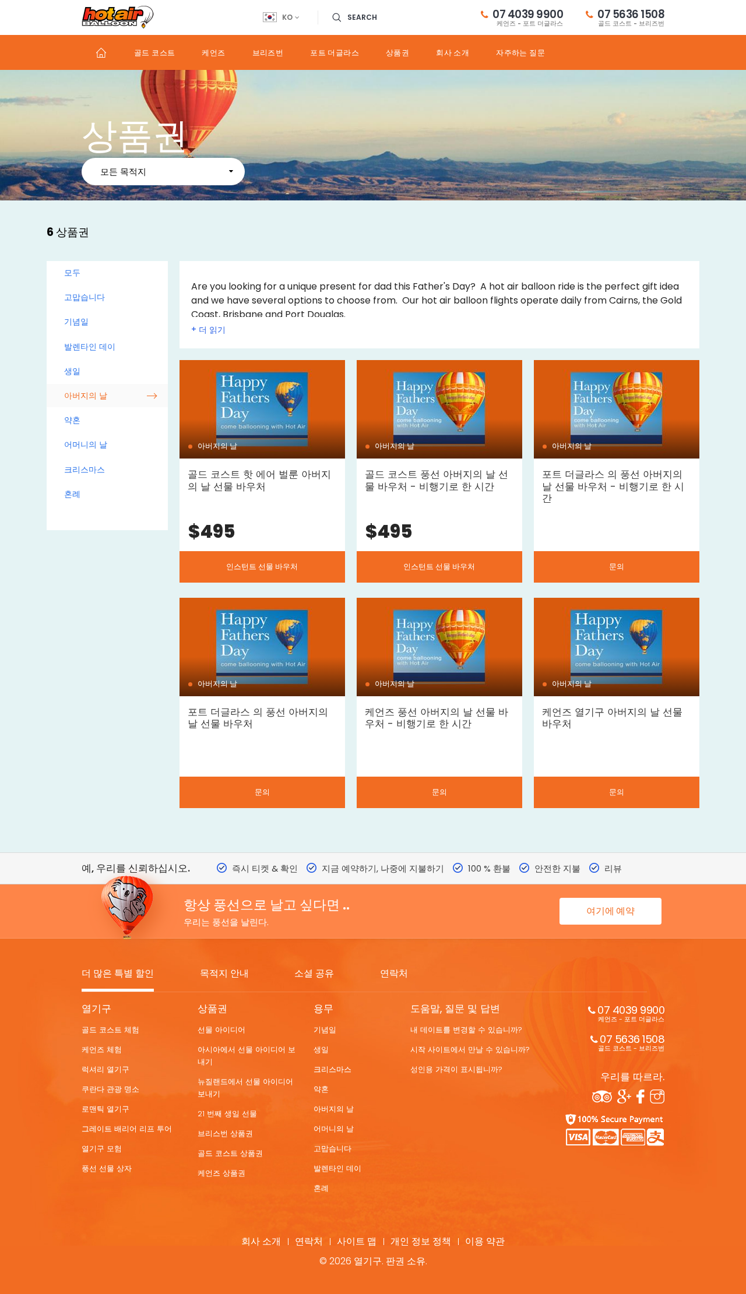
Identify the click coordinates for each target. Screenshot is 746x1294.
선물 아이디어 (221, 1029)
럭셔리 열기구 (105, 1069)
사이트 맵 (356, 1241)
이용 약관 (485, 1241)
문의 (616, 566)
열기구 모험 (102, 1148)
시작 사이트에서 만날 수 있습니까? (470, 1049)
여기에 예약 (610, 911)
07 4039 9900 (527, 17)
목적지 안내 (224, 974)
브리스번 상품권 (225, 1133)
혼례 (72, 494)
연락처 (394, 974)
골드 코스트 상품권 (230, 1153)
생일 (72, 371)
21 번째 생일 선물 (227, 1113)
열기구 (96, 1009)
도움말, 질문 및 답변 (455, 1009)
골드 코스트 (154, 52)
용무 (323, 1009)
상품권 (397, 52)
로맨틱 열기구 (105, 1109)
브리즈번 (268, 52)
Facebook (640, 1096)
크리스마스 (84, 469)
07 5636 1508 (630, 17)
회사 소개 (452, 52)
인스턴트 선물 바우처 (262, 566)
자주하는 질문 (520, 52)
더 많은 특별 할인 (118, 974)
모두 (72, 272)
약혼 (72, 420)
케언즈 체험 (102, 1049)
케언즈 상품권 (221, 1173)
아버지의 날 (85, 395)
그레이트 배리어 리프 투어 (127, 1128)
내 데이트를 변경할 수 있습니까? (466, 1029)
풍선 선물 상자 (107, 1168)
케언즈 (213, 52)
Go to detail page (262, 471)
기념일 (76, 321)
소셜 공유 (314, 974)
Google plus (624, 1096)
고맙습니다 (84, 297)
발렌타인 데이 (89, 346)
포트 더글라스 (334, 52)
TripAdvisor (602, 1096)
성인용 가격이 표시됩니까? (456, 1069)
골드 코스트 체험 (110, 1029)
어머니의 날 (85, 444)
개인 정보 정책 (420, 1241)
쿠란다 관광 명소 (110, 1089)
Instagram (657, 1096)
